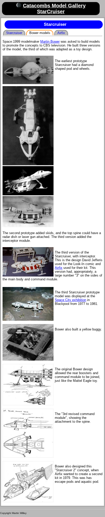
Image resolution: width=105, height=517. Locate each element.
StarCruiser (51, 11)
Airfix (61, 33)
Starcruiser (14, 33)
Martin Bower (50, 41)
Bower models (39, 33)
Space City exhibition (70, 300)
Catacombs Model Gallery (54, 5)
